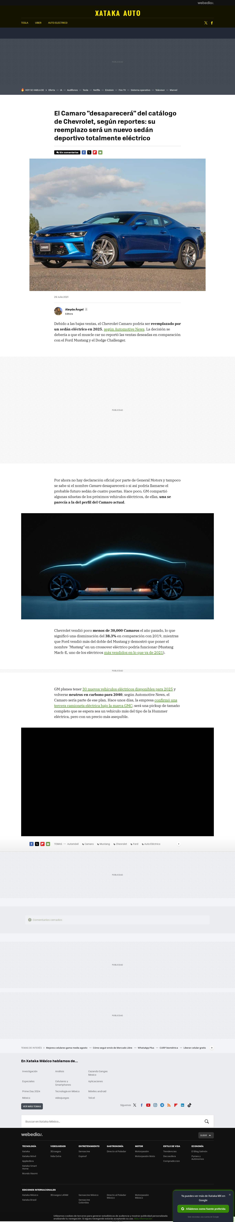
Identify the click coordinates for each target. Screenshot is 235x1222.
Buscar (207, 1121)
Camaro (89, 844)
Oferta (51, 90)
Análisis (59, 1071)
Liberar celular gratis (195, 1047)
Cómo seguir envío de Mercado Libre (113, 1047)
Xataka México (30, 1194)
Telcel (91, 1097)
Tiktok (189, 1104)
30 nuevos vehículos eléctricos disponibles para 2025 (127, 689)
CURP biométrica (169, 1047)
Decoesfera (169, 1156)
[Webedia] (206, 3)
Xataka (26, 1151)
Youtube (148, 1104)
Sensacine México (88, 1194)
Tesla (85, 90)
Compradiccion (171, 1161)
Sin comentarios (69, 152)
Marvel (173, 90)
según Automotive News (124, 329)
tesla (24, 22)
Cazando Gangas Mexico (98, 1072)
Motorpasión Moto (145, 1156)
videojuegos (62, 1097)
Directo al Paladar (116, 1151)
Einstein (109, 90)
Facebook (212, 23)
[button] (76, 309)
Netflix (96, 90)
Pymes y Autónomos (197, 1157)
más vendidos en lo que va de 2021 (133, 652)
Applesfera (28, 1161)
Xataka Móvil (29, 1156)
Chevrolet (121, 844)
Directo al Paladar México (116, 1196)
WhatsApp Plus (146, 1047)
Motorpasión (142, 1151)
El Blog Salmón (199, 1151)
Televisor (160, 90)
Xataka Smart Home (29, 1167)
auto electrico (57, 22)
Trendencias (170, 1151)
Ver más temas (32, 1106)
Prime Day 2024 (31, 1091)
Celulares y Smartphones (63, 1082)
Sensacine (84, 1151)
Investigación (30, 1071)
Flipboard (95, 152)
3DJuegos (55, 1151)
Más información (143, 1218)
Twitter (206, 23)
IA (61, 90)
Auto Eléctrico (152, 844)
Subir (203, 1135)
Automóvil (117, 13)
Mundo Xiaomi (30, 1173)
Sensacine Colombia (84, 1201)
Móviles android (97, 1091)
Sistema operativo (140, 90)
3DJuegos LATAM (59, 1194)
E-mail (100, 152)
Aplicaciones (95, 1081)
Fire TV (122, 90)
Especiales (28, 1081)
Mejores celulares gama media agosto (67, 1047)
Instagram (155, 1104)
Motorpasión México (142, 1196)
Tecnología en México (67, 1091)
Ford (135, 844)
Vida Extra (55, 1156)
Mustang (105, 844)
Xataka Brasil (29, 1199)
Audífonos (72, 90)
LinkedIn (182, 1104)
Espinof (83, 1156)
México (26, 1097)
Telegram (162, 1104)
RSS (169, 1104)
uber (38, 22)
